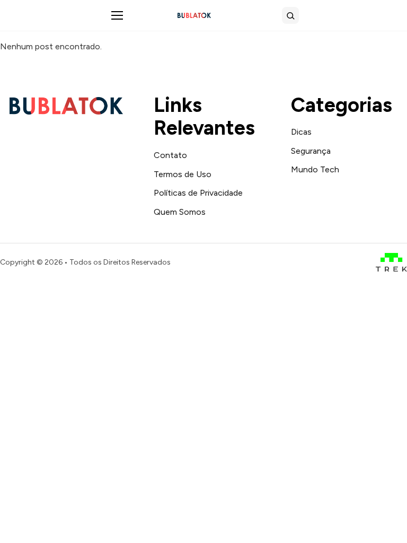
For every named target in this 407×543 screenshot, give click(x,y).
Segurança (311, 151)
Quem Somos (180, 212)
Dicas (301, 132)
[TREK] (391, 262)
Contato (170, 155)
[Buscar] (290, 15)
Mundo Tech (315, 169)
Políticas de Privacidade (198, 193)
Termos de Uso (182, 174)
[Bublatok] (194, 15)
